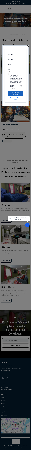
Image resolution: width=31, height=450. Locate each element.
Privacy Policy (13, 97)
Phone (9, 64)
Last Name (11, 59)
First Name (11, 54)
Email (9, 69)
